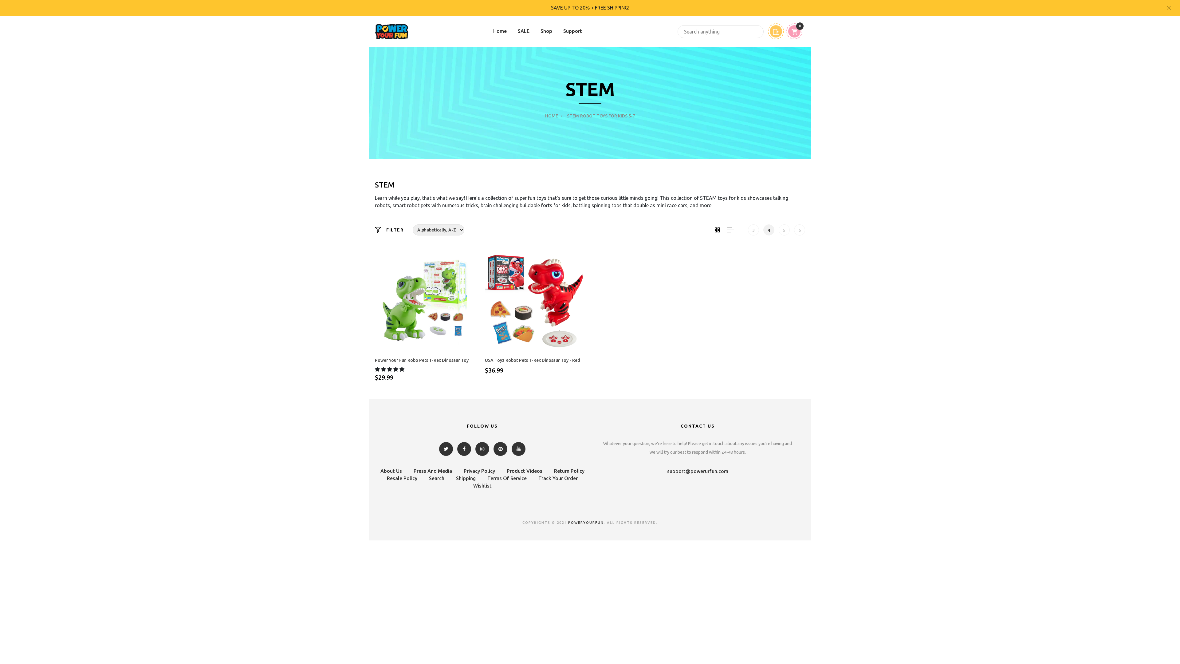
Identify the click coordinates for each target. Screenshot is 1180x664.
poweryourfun (586, 522)
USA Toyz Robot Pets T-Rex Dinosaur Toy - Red (532, 360)
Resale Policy (402, 478)
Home (500, 31)
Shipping (466, 478)
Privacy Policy (479, 471)
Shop (546, 31)
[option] (590, 8)
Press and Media (433, 471)
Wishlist (482, 485)
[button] (390, 369)
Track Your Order (558, 478)
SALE (523, 31)
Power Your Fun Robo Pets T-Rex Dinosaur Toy (422, 360)
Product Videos (524, 471)
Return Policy (569, 471)
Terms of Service (507, 478)
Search (436, 478)
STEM (573, 115)
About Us (391, 471)
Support (572, 31)
